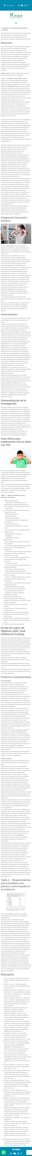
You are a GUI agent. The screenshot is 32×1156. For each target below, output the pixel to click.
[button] (16, 23)
